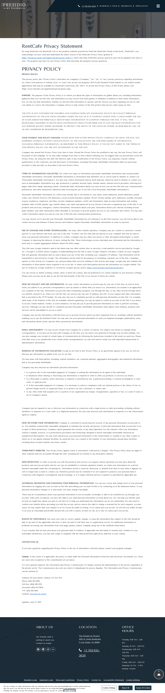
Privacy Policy (83, 680)
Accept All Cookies (143, 688)
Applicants (142, 6)
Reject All (125, 688)
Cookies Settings (108, 688)
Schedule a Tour (108, 6)
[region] (82, 688)
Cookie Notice (69, 691)
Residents (127, 6)
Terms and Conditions (65, 680)
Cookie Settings (133, 680)
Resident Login (30, 680)
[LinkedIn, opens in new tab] (43, 649)
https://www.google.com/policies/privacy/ (105, 268)
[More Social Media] (53, 649)
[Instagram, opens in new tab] (48, 649)
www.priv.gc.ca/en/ (38, 594)
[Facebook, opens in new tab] (38, 649)
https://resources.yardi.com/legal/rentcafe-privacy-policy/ (47, 58)
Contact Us (96, 680)
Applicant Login (46, 680)
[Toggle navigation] (158, 6)
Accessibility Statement (113, 680)
